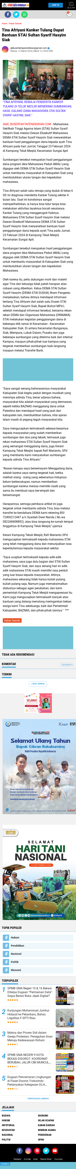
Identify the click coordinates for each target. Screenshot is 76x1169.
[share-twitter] (16, 14)
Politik (14, 961)
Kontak (27, 1159)
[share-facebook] (8, 14)
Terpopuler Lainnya (38, 1098)
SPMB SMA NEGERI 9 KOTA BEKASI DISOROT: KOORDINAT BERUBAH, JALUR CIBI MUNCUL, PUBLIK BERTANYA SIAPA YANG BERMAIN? (28, 1059)
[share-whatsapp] (24, 14)
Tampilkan (66, 665)
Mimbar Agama (47, 1130)
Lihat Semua (38, 684)
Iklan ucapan (46, 1120)
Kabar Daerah (15, 23)
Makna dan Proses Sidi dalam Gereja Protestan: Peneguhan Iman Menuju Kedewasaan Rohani (30, 1036)
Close (5, 1164)
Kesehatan (8, 1130)
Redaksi (17, 1159)
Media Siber (46, 1159)
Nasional (16, 953)
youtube (58, 1159)
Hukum (15, 937)
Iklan (35, 1159)
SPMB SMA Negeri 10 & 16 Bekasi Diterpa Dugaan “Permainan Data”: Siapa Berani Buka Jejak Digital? (30, 992)
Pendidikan (17, 945)
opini (41, 1139)
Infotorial (8, 1125)
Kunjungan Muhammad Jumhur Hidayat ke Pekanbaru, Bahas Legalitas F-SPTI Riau (28, 1014)
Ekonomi (16, 970)
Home (4, 23)
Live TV (55, 5)
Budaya (6, 1115)
